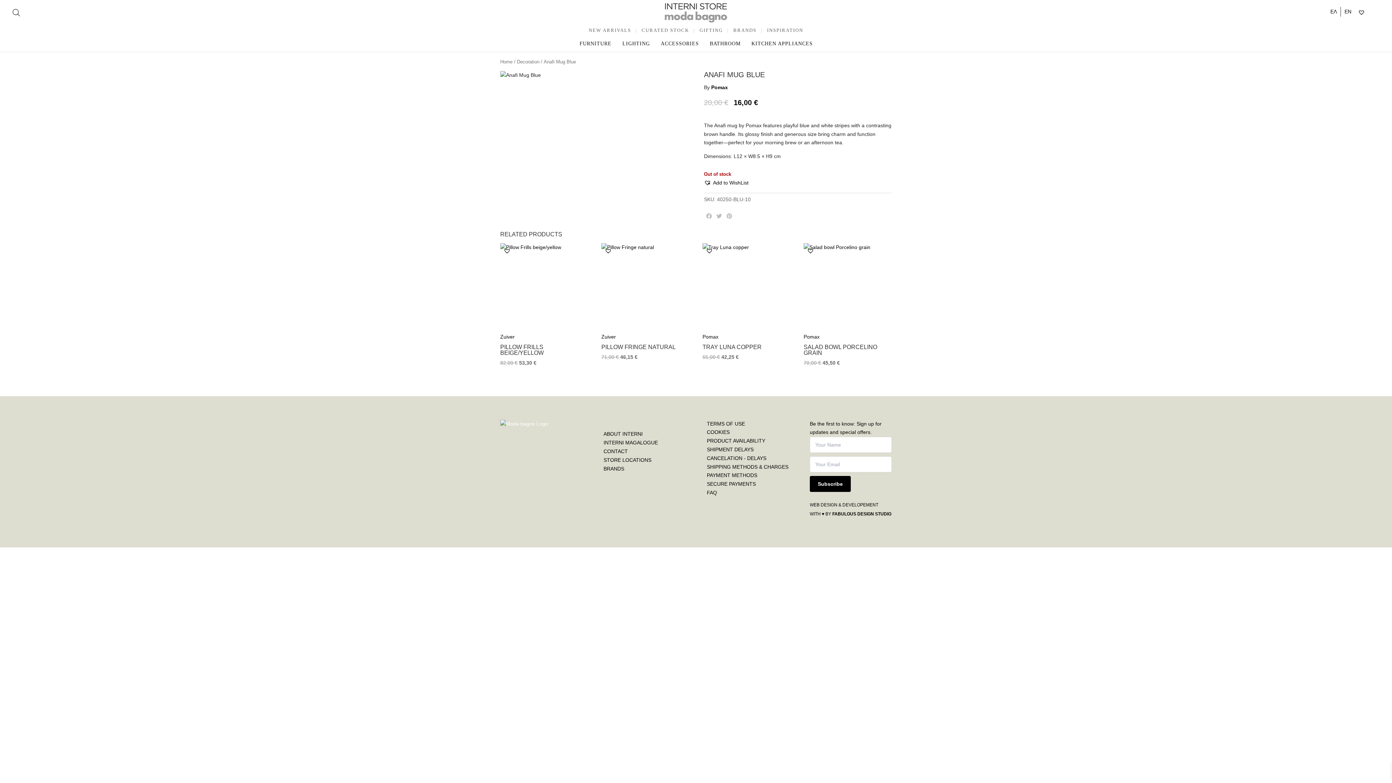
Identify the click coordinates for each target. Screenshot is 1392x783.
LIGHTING (636, 43)
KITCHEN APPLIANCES (782, 43)
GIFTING (711, 30)
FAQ (712, 493)
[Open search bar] (16, 12)
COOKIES (718, 432)
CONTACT (616, 451)
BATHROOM (725, 43)
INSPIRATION (785, 30)
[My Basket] (1377, 12)
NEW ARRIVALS (610, 30)
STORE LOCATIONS (627, 460)
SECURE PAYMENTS (731, 484)
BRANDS (745, 30)
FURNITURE (596, 43)
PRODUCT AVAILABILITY (736, 441)
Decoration (528, 62)
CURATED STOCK (665, 30)
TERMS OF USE (726, 424)
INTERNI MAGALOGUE (631, 443)
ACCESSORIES (680, 43)
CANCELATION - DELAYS (736, 458)
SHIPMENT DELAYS (730, 449)
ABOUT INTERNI (623, 434)
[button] (726, 183)
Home (506, 62)
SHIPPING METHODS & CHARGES (747, 467)
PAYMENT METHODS (732, 475)
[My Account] (1371, 12)
